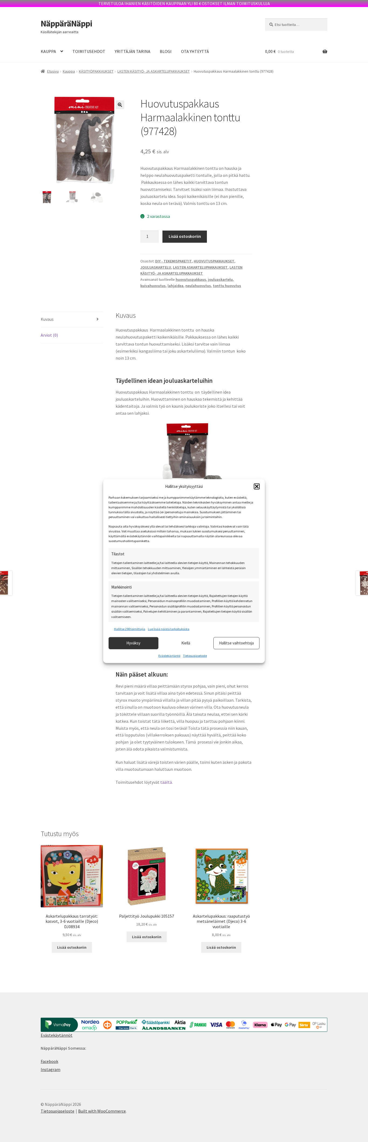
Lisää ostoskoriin (185, 236)
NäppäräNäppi (66, 23)
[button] (256, 486)
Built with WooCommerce (102, 1111)
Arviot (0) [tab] (49, 335)
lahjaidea (175, 285)
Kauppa (69, 71)
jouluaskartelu (220, 279)
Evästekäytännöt (56, 1035)
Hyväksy (133, 643)
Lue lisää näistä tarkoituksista (168, 629)
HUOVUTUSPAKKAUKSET (214, 261)
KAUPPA (48, 51)
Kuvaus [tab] (47, 319)
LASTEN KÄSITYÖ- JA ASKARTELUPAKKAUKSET (153, 71)
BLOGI (166, 51)
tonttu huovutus (227, 285)
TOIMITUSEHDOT (88, 51)
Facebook (49, 1061)
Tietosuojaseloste (195, 655)
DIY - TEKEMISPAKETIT (173, 261)
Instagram (50, 1069)
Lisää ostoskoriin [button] (71, 947)
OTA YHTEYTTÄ (195, 51)
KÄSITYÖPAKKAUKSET (96, 71)
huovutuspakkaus (191, 279)
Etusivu (53, 71)
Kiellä (185, 643)
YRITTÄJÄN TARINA (132, 51)
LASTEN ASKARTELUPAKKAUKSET (200, 267)
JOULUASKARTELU (155, 267)
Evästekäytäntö (169, 655)
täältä (166, 782)
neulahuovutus (198, 285)
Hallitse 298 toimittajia (129, 629)
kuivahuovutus (153, 285)
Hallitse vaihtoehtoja (236, 643)
